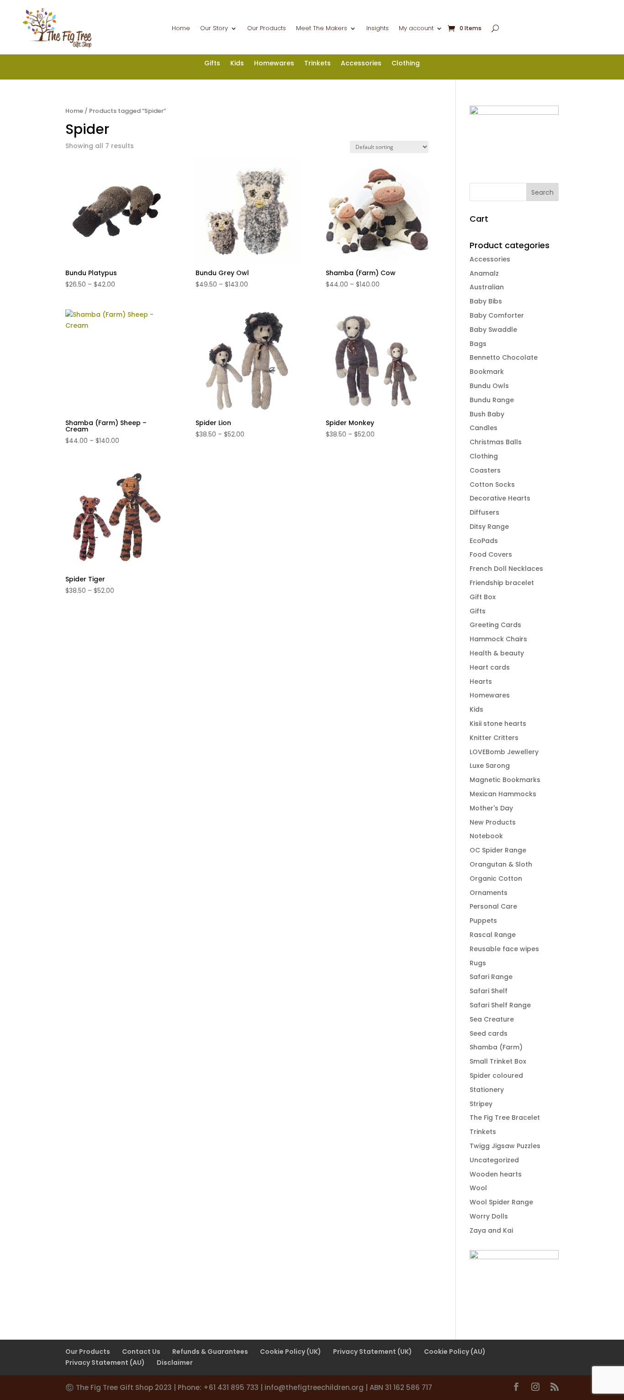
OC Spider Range (498, 850)
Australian (487, 287)
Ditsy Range (489, 526)
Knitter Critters (494, 737)
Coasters (485, 470)
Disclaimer (175, 1362)
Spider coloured (496, 1075)
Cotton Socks (492, 484)
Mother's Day (491, 808)
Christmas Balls (496, 442)
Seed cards (489, 1033)
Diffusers (484, 512)
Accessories (361, 64)
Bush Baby (487, 414)
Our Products (266, 28)
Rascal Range (493, 934)
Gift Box (483, 597)
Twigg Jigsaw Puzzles (505, 1145)
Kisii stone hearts (498, 723)
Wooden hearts (496, 1174)
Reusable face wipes (504, 948)
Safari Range (491, 976)
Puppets (483, 920)
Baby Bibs (486, 301)
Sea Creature (492, 1019)
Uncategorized (494, 1160)
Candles (483, 427)
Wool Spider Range (501, 1202)
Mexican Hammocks (503, 793)
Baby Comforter (497, 315)
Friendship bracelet (502, 582)
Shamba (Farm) (496, 1047)
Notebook (486, 836)
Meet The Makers (321, 28)
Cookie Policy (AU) (455, 1351)
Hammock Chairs (498, 639)
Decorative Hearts (500, 498)
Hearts (481, 681)
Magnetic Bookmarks (505, 779)
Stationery (487, 1089)
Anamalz (484, 273)
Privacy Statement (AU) (105, 1362)
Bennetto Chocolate (504, 357)
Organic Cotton (496, 878)
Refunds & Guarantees (210, 1351)
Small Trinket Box (498, 1061)
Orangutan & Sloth (501, 864)
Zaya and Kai (491, 1230)
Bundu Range (492, 400)
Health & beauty (497, 653)
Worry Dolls (489, 1216)
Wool (478, 1187)
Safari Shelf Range (500, 1005)
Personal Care (493, 906)
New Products (493, 822)
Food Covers (491, 554)
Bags (478, 343)
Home (181, 28)
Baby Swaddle (493, 329)
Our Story (214, 28)
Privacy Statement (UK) (372, 1351)
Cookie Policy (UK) (290, 1351)
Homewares (274, 64)
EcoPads (484, 540)
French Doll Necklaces (506, 568)
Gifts (212, 64)
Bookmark (487, 371)
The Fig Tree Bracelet (505, 1117)
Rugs (478, 963)
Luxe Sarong (490, 765)
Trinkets (317, 64)
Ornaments (489, 892)
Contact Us (141, 1351)
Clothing (405, 64)
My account (416, 28)
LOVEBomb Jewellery (504, 751)
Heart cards (490, 667)
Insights (377, 28)
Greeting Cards (495, 624)
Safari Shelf (489, 990)
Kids (237, 64)
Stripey (481, 1103)
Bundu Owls (489, 385)
